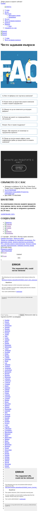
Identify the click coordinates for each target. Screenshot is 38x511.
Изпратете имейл (6, 249)
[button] (19, 168)
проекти (7, 22)
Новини (7, 24)
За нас (7, 12)
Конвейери (12, 17)
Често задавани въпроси (13, 21)
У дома (7, 10)
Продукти (8, 14)
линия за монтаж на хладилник (23, 242)
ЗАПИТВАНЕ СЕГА (8, 214)
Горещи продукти (7, 238)
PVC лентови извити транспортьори (13, 244)
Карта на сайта (19, 238)
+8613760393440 (6, 251)
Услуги (7, 19)
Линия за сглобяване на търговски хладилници (16, 240)
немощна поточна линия (25, 245)
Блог (10, 26)
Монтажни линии (14, 15)
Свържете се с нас (11, 28)
